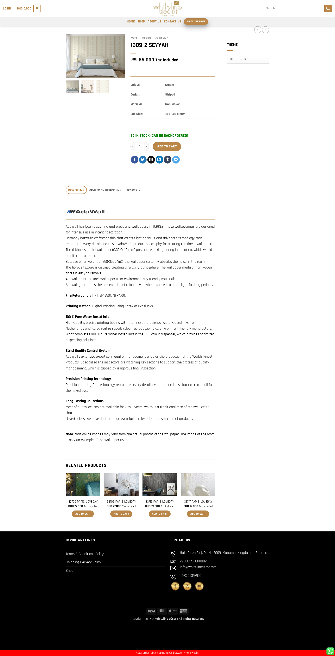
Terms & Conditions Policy (85, 554)
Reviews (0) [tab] (134, 190)
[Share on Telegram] (176, 159)
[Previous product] (265, 29)
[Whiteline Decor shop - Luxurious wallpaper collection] (167, 8)
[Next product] (257, 29)
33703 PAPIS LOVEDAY (121, 501)
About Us (154, 21)
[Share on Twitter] (143, 159)
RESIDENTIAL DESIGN (155, 38)
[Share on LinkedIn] (159, 159)
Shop (141, 21)
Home (131, 21)
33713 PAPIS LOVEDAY (160, 501)
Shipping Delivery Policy (83, 562)
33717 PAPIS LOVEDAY (198, 501)
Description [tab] (76, 190)
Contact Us (172, 21)
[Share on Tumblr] (167, 159)
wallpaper (171, 434)
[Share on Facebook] (134, 159)
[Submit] (328, 8)
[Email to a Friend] (151, 159)
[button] (7, 8)
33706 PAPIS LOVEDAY (83, 501)
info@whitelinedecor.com (198, 567)
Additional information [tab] (105, 190)
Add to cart (167, 146)
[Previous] (66, 499)
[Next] (215, 499)
